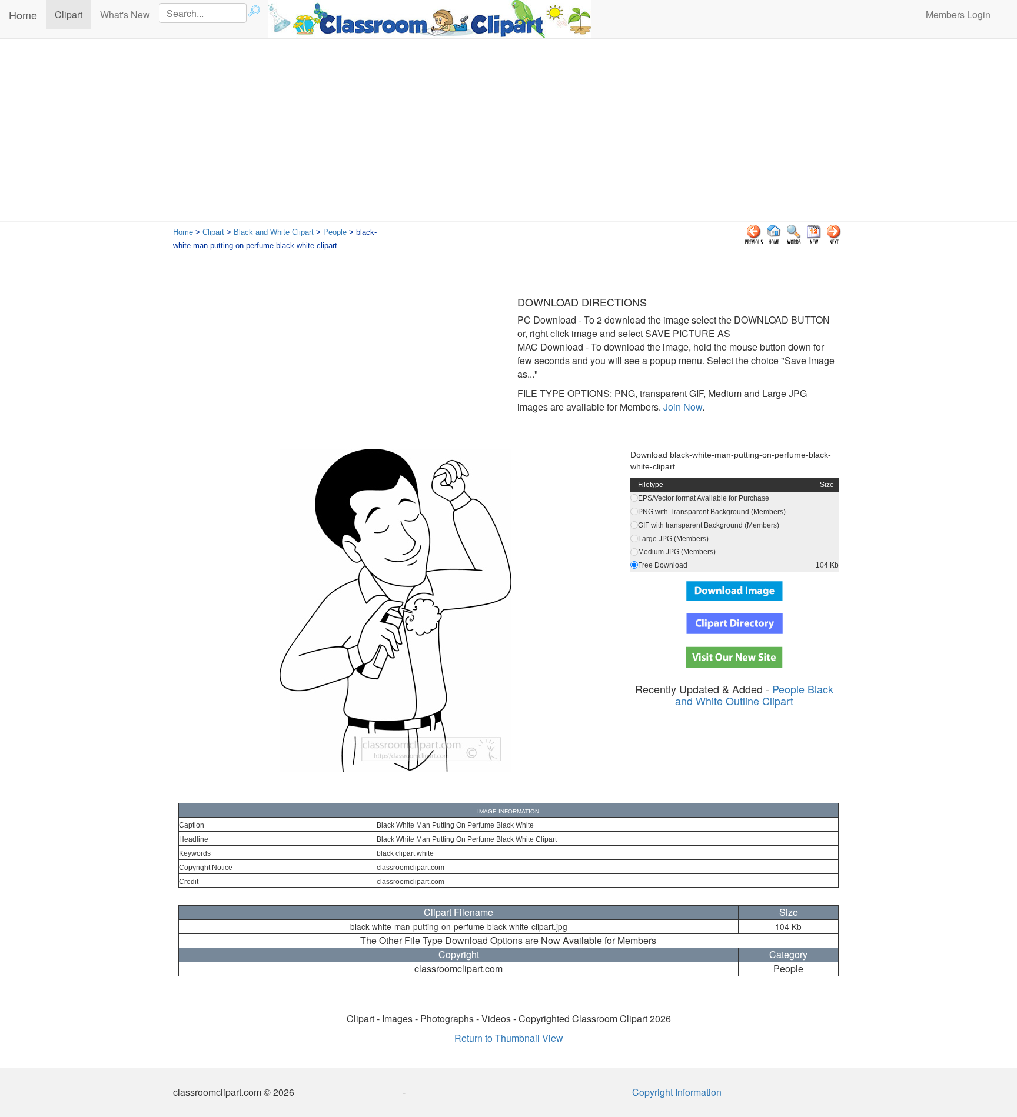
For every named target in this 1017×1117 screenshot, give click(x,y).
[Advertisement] (508, 133)
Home (23, 14)
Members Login (958, 14)
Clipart (73, 14)
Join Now (681, 407)
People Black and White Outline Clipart (754, 694)
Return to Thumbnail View (508, 1038)
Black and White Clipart (274, 232)
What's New (125, 14)
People (335, 232)
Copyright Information (677, 1092)
